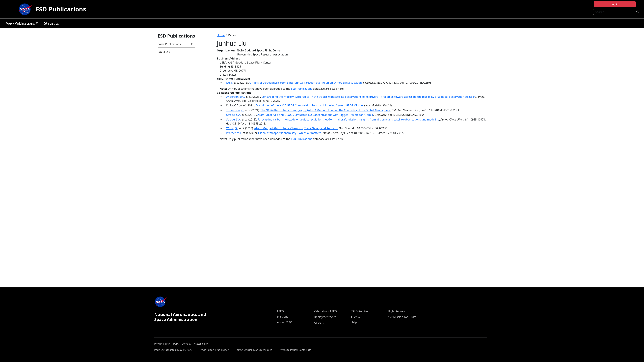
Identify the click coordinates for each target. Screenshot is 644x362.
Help (354, 322)
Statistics (51, 23)
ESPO (280, 311)
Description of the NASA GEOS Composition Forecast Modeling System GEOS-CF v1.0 (309, 105)
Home (221, 35)
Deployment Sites (325, 317)
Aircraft (319, 322)
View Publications (19, 24)
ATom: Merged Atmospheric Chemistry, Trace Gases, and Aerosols (296, 128)
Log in (615, 4)
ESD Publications (61, 9)
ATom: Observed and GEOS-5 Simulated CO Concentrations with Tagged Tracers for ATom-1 (315, 115)
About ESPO (284, 322)
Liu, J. (229, 82)
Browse (355, 316)
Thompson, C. (235, 110)
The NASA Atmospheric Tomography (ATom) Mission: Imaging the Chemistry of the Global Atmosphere (325, 110)
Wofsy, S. (231, 128)
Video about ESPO (325, 311)
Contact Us (305, 349)
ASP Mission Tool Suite (402, 317)
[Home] (26, 9)
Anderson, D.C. (235, 97)
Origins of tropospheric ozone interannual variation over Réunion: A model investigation (305, 82)
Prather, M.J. (233, 133)
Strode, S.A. (233, 115)
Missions (282, 316)
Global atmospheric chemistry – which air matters (289, 133)
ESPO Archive (359, 311)
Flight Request (397, 311)
